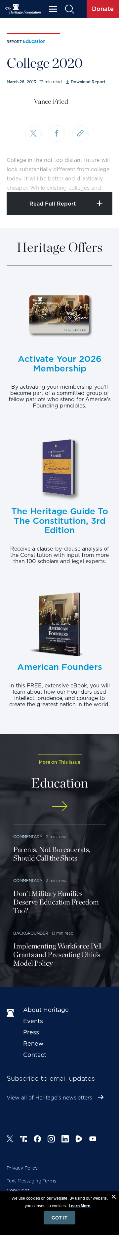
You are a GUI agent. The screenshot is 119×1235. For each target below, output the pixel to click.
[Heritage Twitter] (10, 1139)
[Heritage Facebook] (37, 1139)
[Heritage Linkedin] (65, 1139)
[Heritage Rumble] (79, 1139)
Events (33, 1021)
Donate (103, 8)
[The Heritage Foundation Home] (23, 9)
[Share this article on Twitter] (33, 134)
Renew (33, 1043)
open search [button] (69, 9)
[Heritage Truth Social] (23, 1139)
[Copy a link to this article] (80, 133)
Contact (34, 1054)
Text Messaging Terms (31, 1180)
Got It (59, 1217)
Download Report (88, 81)
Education (34, 41)
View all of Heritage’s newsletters (49, 1098)
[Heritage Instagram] (51, 1139)
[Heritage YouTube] (93, 1139)
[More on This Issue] (59, 806)
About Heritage (46, 1009)
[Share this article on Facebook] (57, 133)
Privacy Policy (22, 1168)
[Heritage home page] (12, 1013)
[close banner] (114, 1198)
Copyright (18, 1190)
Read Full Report (52, 204)
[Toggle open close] (98, 178)
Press (31, 1032)
